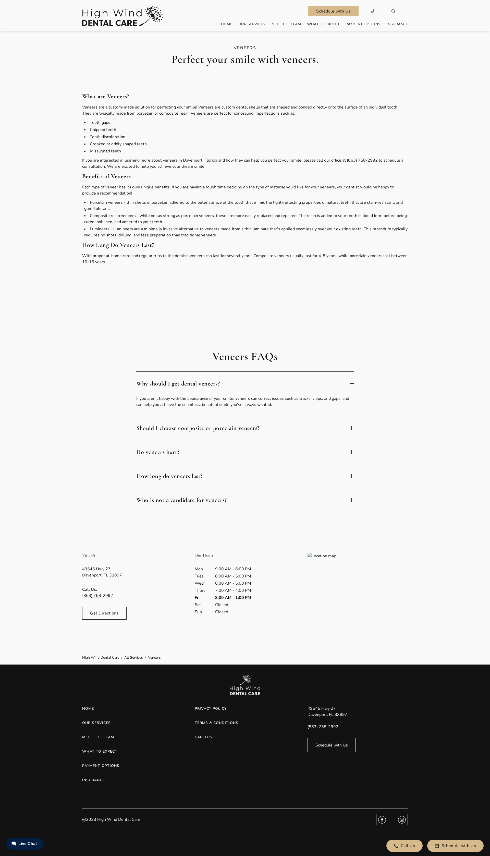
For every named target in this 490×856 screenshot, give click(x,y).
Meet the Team (286, 24)
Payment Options (363, 24)
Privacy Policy (211, 708)
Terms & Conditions (216, 722)
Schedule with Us (333, 11)
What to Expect (323, 24)
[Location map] (358, 591)
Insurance (397, 24)
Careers (203, 737)
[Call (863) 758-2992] (373, 11)
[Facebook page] (382, 819)
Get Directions (104, 613)
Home (226, 24)
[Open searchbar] (393, 11)
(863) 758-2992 (362, 160)
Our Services (251, 24)
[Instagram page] (402, 819)
